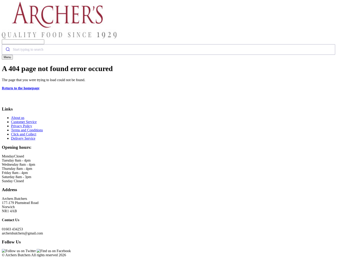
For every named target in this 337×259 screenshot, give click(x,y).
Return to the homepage (20, 88)
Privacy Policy (21, 126)
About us (17, 118)
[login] (59, 37)
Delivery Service (23, 138)
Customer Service (24, 122)
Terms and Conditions (27, 130)
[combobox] (168, 49)
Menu (7, 57)
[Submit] (7, 49)
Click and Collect (23, 134)
